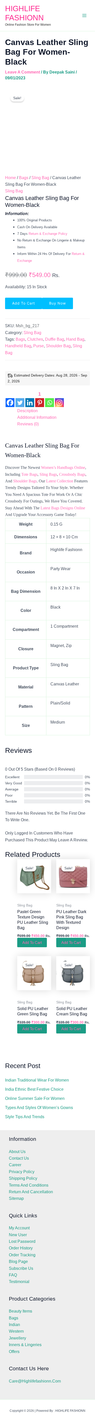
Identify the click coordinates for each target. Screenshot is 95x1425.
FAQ (13, 1275)
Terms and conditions (28, 1185)
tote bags (29, 474)
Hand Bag (75, 339)
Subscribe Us (21, 1268)
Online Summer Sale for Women (35, 1098)
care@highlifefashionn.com (35, 1381)
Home (10, 178)
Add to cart (23, 303)
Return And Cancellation (31, 1192)
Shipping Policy (23, 1178)
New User (18, 1235)
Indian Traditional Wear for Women (37, 1080)
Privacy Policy (21, 1172)
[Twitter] (19, 398)
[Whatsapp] (49, 398)
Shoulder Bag (58, 346)
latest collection (59, 481)
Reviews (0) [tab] (28, 424)
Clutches (35, 339)
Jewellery (17, 1338)
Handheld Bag (18, 346)
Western (16, 1331)
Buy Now (57, 303)
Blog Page (18, 1261)
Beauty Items (20, 1311)
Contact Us (19, 1158)
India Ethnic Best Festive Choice (34, 1089)
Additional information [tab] (36, 417)
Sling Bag (40, 178)
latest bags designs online (63, 508)
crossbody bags (72, 474)
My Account (19, 1228)
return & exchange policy (48, 234)
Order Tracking (22, 1255)
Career (15, 1165)
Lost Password (22, 1241)
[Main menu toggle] (84, 15)
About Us (17, 1151)
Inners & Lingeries (25, 1345)
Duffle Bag (54, 339)
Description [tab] (27, 411)
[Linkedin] (29, 398)
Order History (21, 1248)
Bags (23, 178)
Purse (38, 346)
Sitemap (16, 1198)
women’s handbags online (63, 467)
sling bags (48, 474)
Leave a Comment (22, 72)
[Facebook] (10, 398)
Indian (14, 1324)
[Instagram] (59, 398)
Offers (14, 1351)
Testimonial (19, 1281)
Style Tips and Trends (24, 1117)
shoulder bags (25, 481)
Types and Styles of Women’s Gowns (39, 1107)
